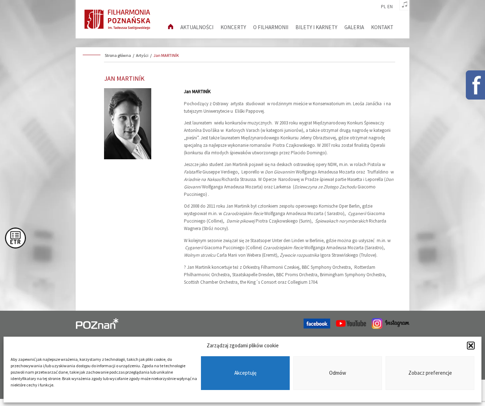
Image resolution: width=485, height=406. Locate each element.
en (390, 7)
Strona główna (118, 55)
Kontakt (382, 27)
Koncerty (233, 27)
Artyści (142, 55)
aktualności (196, 27)
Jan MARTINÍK (166, 55)
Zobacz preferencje (430, 373)
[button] (470, 345)
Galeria (354, 27)
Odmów (337, 373)
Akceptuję (245, 373)
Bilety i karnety (316, 27)
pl (383, 7)
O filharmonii (270, 27)
